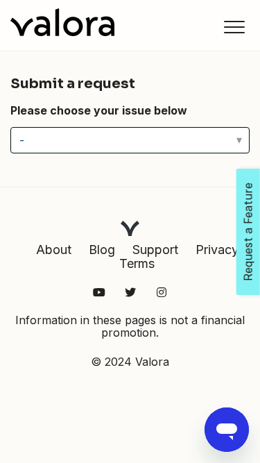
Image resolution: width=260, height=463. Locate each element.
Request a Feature (248, 232)
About (53, 249)
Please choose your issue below (98, 110)
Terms (137, 263)
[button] (234, 26)
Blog (102, 249)
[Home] (62, 22)
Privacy (217, 249)
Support (155, 249)
